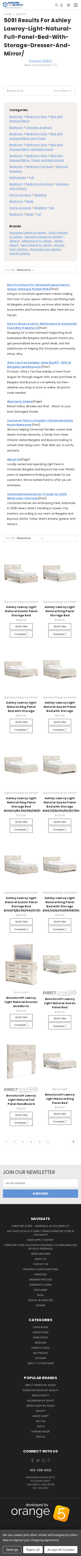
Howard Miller (40, 1431)
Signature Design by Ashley (27, 233)
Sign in (32, 1300)
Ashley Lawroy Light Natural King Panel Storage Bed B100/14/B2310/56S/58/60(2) (25, 804)
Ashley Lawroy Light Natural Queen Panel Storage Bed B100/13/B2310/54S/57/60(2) (25, 904)
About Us (13, 459)
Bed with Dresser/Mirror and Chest (36, 136)
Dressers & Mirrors (39, 127)
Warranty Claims (20, 401)
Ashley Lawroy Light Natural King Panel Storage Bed (60, 611)
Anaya (40, 1426)
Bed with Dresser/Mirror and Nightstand (36, 147)
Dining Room (40, 1332)
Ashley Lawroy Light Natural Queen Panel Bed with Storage (60, 707)
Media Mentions (40, 1253)
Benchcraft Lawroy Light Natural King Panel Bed (60, 1099)
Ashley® (14, 241)
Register (47, 1300)
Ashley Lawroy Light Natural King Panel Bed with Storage (21, 707)
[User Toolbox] (61, 5)
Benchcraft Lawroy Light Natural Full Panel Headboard (21, 1100)
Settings (12, 1549)
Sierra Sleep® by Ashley (36, 245)
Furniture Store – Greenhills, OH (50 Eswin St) (40, 1226)
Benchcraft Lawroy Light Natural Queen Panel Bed (59, 1003)
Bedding (40, 195)
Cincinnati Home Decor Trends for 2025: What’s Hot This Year (37, 496)
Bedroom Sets (36, 116)
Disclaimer (40, 1290)
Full (31, 177)
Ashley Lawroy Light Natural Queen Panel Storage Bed (21, 611)
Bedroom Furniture (39, 166)
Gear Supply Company (40, 1240)
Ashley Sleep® (40, 1416)
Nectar (40, 1421)
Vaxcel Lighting (19, 253)
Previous (6, 1505)
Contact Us (40, 1264)
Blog (40, 1295)
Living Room (40, 1327)
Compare (20, 634)
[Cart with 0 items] (68, 5)
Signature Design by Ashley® (44, 237)
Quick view (21, 626)
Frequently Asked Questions (40, 1269)
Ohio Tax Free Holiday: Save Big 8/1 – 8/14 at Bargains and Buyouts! (39, 365)
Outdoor (40, 1358)
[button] (39, 91)
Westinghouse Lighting (45, 249)
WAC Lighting (18, 249)
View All (40, 1436)
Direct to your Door (41, 1363)
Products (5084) (40, 61)
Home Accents (20, 195)
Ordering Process (40, 1279)
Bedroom (16, 116)
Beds (29, 201)
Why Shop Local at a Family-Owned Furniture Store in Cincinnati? (40, 1232)
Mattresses (17, 177)
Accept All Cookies (60, 1549)
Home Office (40, 1337)
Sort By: (11, 270)
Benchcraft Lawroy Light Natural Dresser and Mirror (21, 1002)
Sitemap (40, 1305)
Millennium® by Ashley (37, 241)
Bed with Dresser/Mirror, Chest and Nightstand (36, 158)
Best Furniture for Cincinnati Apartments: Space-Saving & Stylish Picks (38, 287)
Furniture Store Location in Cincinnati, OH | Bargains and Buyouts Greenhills (40, 1246)
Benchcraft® (40, 1395)
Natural (59, 245)
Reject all (33, 1549)
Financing (40, 1274)
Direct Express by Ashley (40, 1385)
